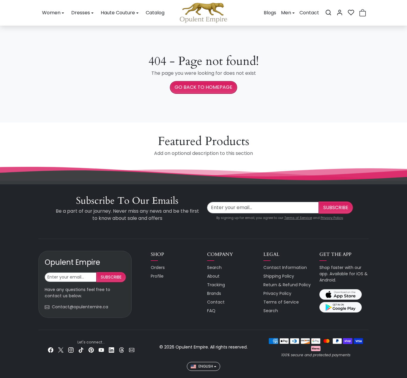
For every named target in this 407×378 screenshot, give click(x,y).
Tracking (216, 285)
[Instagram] (71, 349)
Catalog (155, 12)
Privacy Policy (332, 217)
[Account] (339, 12)
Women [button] (51, 12)
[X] (61, 349)
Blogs (270, 12)
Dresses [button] (80, 12)
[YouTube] (101, 349)
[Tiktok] (81, 349)
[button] (328, 12)
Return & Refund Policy (287, 285)
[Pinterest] (91, 349)
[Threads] (121, 349)
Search (214, 267)
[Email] (132, 349)
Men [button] (286, 12)
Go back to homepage (203, 87)
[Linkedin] (111, 349)
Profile (157, 276)
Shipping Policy (278, 276)
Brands (214, 293)
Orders (158, 267)
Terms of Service (298, 217)
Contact (309, 12)
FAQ (211, 311)
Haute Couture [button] (118, 12)
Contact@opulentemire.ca (80, 307)
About (213, 276)
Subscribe (335, 207)
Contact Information (285, 267)
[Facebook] (51, 349)
